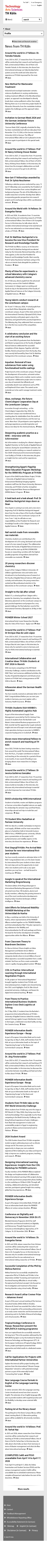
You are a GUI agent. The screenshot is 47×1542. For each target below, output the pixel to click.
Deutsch (33, 5)
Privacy (34, 1530)
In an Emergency (36, 2)
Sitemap (10, 1526)
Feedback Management (16, 1513)
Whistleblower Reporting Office (19, 1517)
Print (8, 1505)
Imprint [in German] (27, 1526)
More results (23, 1488)
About (7, 29)
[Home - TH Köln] (13, 9)
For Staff (25, 2)
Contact (10, 1509)
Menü (10, 19)
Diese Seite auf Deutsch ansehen (25, 41)
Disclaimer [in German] (16, 1530)
